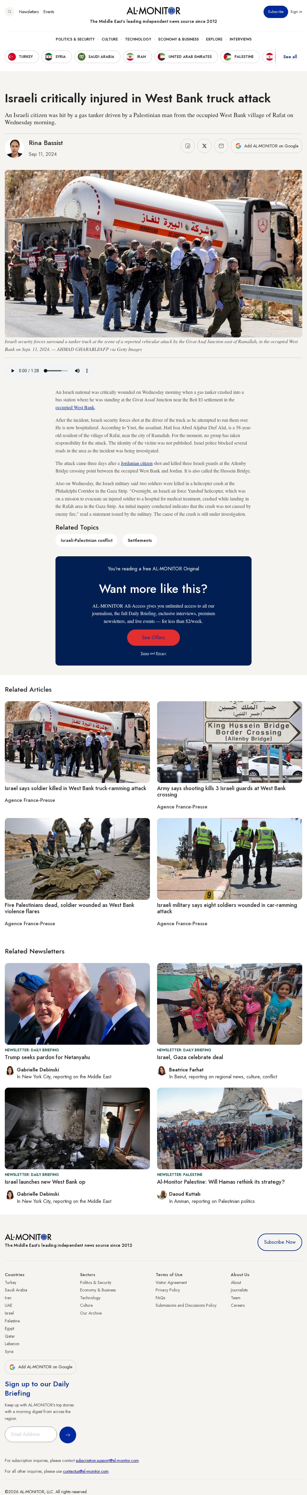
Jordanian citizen (137, 463)
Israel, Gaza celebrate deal (190, 1057)
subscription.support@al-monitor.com (107, 1460)
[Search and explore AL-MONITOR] (9, 12)
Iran (8, 1298)
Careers (238, 1305)
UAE (8, 1305)
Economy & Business (178, 39)
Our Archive (91, 1313)
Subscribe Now (280, 1242)
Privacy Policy (168, 1290)
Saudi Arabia (16, 1290)
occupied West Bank (74, 407)
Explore (214, 39)
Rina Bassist (46, 142)
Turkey (10, 1282)
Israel (9, 1313)
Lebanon (12, 1344)
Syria (9, 1352)
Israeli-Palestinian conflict (86, 540)
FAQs (160, 1298)
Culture (110, 39)
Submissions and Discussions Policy (186, 1305)
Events (48, 12)
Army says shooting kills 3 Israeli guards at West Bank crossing (221, 791)
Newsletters (29, 12)
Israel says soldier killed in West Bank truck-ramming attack (75, 788)
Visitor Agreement (171, 1282)
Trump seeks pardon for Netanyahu (47, 1057)
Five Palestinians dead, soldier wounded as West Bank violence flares (69, 908)
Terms (145, 653)
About (236, 1282)
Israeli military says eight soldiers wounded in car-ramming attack (227, 908)
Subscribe (276, 11)
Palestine (12, 1321)
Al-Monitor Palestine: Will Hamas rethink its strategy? (221, 1182)
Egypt (9, 1328)
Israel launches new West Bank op (45, 1182)
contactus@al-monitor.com (86, 1471)
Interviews (241, 39)
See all (290, 57)
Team (235, 1298)
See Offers (153, 637)
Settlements (140, 540)
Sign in (296, 11)
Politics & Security (75, 39)
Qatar (10, 1336)
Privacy (161, 653)
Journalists (239, 1290)
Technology (138, 39)
